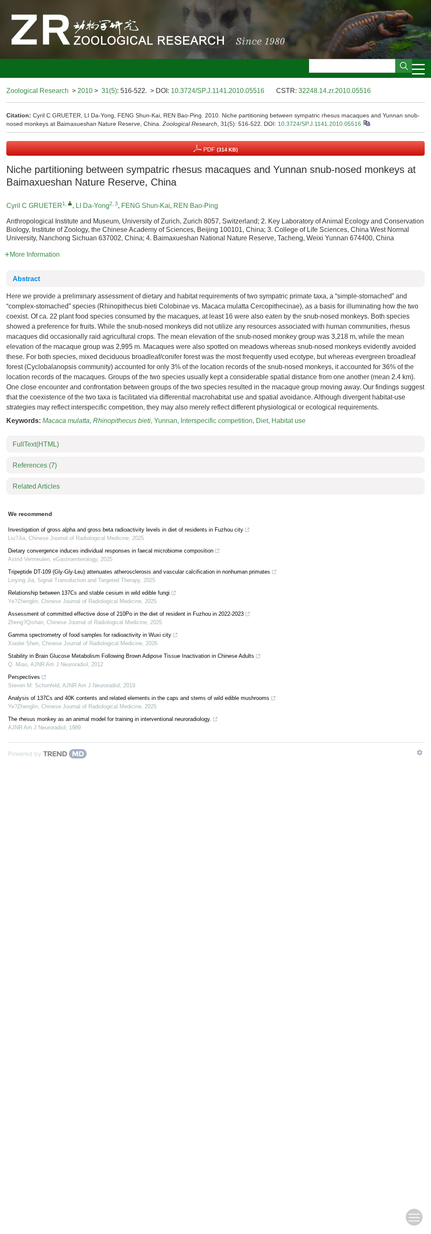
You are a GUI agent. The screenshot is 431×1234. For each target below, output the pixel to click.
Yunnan (165, 420)
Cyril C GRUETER (34, 205)
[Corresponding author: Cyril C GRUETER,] (70, 203)
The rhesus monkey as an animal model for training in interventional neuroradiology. (109, 719)
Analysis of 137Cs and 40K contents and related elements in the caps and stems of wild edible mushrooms (138, 698)
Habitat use (288, 420)
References (35, 465)
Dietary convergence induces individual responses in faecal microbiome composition (110, 551)
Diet (262, 420)
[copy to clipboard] (366, 123)
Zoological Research (37, 90)
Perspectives (24, 677)
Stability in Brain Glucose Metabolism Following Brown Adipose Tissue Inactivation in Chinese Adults (131, 656)
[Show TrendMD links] (419, 752)
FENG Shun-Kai (145, 205)
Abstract (26, 278)
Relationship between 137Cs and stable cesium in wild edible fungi (89, 593)
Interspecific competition (217, 420)
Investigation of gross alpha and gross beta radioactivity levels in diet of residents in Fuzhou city (125, 530)
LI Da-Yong (92, 205)
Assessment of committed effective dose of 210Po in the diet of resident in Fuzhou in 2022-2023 (126, 614)
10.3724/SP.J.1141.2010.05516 (217, 90)
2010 (85, 90)
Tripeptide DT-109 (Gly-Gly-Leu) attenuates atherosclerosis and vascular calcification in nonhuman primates (139, 572)
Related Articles (36, 486)
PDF (220, 149)
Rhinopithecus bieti (122, 420)
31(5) (109, 90)
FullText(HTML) (36, 444)
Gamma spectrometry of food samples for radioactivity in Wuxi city (89, 635)
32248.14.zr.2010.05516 (334, 90)
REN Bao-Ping (195, 205)
